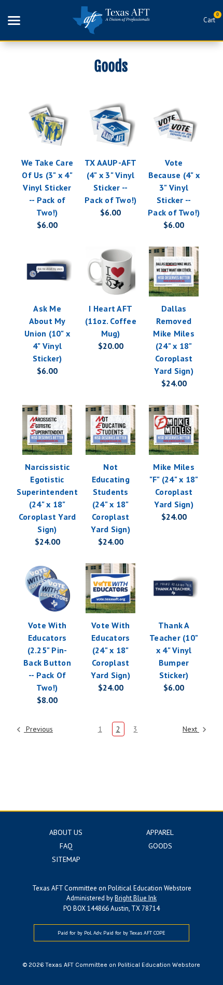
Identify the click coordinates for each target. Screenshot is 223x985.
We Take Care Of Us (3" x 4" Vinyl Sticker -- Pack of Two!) (47, 187)
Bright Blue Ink (136, 898)
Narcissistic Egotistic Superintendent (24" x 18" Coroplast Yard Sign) (47, 498)
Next (191, 729)
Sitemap (66, 859)
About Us (65, 832)
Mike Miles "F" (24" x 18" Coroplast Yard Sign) (174, 485)
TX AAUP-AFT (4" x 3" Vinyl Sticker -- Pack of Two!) (111, 181)
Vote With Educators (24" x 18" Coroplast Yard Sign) (110, 650)
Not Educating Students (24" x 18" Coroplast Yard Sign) (110, 498)
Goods (160, 846)
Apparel (160, 832)
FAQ (66, 846)
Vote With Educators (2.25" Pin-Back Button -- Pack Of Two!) (47, 656)
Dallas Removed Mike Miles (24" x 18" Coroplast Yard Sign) (173, 339)
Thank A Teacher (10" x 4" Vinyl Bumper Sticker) (173, 650)
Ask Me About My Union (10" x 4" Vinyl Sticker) (47, 333)
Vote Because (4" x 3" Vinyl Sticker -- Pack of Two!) (174, 187)
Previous (38, 729)
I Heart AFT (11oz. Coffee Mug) (110, 321)
